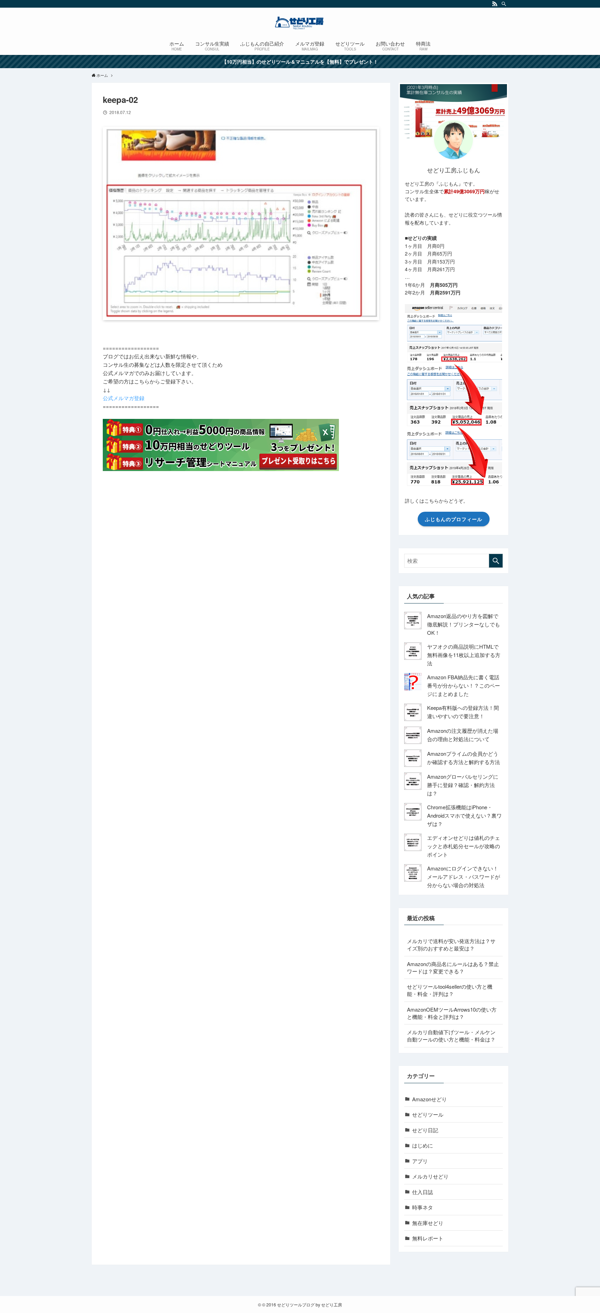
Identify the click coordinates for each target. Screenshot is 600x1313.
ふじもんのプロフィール (453, 519)
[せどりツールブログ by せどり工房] (300, 23)
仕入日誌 (422, 1192)
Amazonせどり (429, 1099)
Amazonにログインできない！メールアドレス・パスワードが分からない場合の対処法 (463, 877)
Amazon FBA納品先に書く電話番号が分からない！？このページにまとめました (463, 685)
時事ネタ (422, 1207)
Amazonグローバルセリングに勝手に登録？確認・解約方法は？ (462, 785)
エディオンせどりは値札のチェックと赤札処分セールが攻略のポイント (463, 846)
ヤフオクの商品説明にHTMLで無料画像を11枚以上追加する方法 (463, 655)
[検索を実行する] (496, 561)
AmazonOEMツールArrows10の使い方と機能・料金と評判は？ (452, 1013)
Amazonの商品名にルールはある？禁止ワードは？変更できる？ (453, 967)
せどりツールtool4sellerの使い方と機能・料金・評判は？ (449, 990)
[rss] (494, 4)
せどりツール (427, 1114)
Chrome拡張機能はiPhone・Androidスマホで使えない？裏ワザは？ (464, 815)
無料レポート (427, 1238)
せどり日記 (425, 1130)
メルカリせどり (430, 1176)
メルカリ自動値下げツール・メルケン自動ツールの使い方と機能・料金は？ (451, 1035)
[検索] (503, 4)
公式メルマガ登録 (123, 398)
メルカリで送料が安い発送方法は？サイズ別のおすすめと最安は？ (451, 944)
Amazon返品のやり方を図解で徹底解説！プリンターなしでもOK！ (463, 624)
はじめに (422, 1145)
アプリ (420, 1161)
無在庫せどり (427, 1222)
